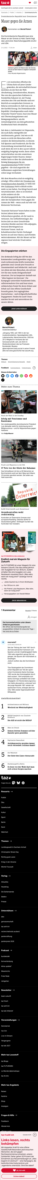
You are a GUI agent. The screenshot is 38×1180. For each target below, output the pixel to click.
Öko (2, 802)
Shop (3, 1101)
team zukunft (6, 996)
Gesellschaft (6, 807)
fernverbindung (7, 961)
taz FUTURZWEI (7, 1066)
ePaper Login (6, 1131)
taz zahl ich (5, 927)
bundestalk (5, 956)
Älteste (34, 611)
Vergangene (5, 1041)
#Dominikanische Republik (16, 362)
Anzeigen (4, 1106)
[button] (35, 2)
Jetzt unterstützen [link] (19, 309)
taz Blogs (4, 1061)
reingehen (5, 981)
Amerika (19, 12)
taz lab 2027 (5, 1046)
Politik (12, 12)
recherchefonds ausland (10, 931)
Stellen (3, 897)
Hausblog (5, 887)
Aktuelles (4, 882)
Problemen (9, 186)
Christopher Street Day (10, 852)
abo (2, 917)
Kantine (4, 1096)
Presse (3, 902)
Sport (3, 817)
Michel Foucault (7, 867)
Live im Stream (6, 1036)
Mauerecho (5, 971)
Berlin (3, 822)
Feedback (5, 1121)
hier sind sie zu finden (11, 631)
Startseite (4, 12)
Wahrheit (4, 832)
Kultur (3, 812)
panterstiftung (6, 936)
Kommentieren (15, 368)
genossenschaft (7, 922)
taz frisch (4, 1001)
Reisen (3, 1091)
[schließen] (35, 1135)
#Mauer (3, 362)
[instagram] (23, 784)
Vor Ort (4, 1031)
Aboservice (5, 1126)
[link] (12, 8)
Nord (3, 827)
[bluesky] (18, 784)
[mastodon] (13, 784)
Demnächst (5, 1026)
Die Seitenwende (7, 892)
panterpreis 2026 (7, 941)
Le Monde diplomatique (10, 1071)
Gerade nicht (27, 1135)
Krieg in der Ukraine (8, 862)
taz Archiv (5, 1076)
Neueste (28, 611)
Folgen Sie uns (6, 783)
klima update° (6, 966)
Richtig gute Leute (8, 857)
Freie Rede (5, 976)
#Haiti (28, 362)
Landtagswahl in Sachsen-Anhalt (13, 847)
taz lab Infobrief (7, 1011)
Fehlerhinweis (26, 368)
